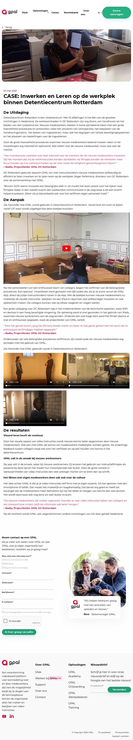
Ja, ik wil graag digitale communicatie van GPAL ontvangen (27, 612)
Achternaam (7, 582)
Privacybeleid (104, 732)
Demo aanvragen (116, 12)
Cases (55, 12)
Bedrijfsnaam (8, 592)
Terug (8, 27)
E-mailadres (7, 602)
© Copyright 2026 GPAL (82, 732)
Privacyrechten (122, 732)
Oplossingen (40, 10)
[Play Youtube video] (66, 248)
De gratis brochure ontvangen (16, 568)
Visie (25, 12)
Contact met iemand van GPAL (16, 560)
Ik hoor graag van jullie (19, 632)
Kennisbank (71, 12)
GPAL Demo (9, 563)
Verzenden (119, 689)
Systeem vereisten (120, 736)
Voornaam (7, 573)
